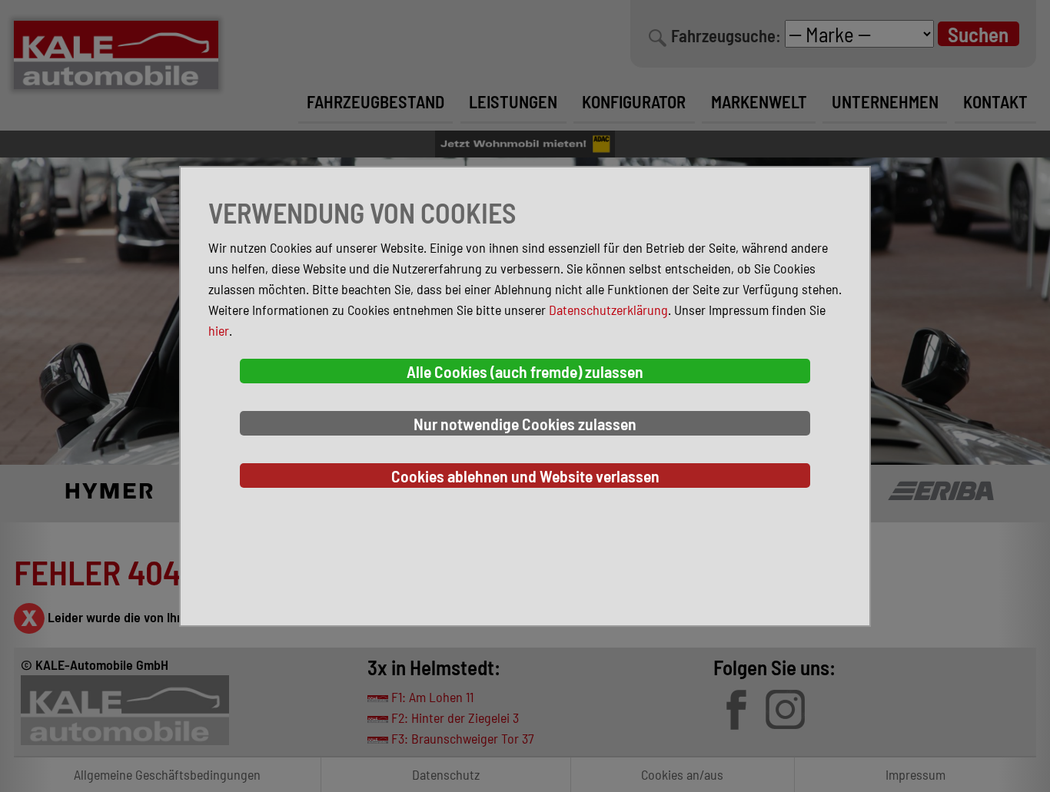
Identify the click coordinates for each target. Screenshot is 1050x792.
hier (218, 330)
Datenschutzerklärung (608, 309)
